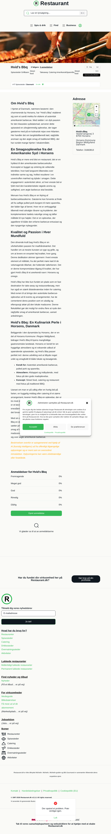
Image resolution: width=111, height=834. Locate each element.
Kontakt (14, 791)
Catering (52, 72)
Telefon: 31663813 (85, 150)
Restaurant (54, 3)
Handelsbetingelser (31, 791)
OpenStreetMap (87, 126)
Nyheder (5, 681)
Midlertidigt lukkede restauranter (16, 665)
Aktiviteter (6, 653)
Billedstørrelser (8, 700)
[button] (87, 403)
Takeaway (44, 72)
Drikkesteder (7, 646)
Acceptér (33, 427)
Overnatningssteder (10, 649)
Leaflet (77, 126)
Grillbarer (25, 72)
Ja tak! (28, 622)
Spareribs (70, 72)
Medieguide (7, 696)
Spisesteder (16, 72)
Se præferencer (78, 427)
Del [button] (97, 67)
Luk (55, 818)
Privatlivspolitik (60, 432)
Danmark (30, 84)
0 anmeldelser (46, 67)
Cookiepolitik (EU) (69, 791)
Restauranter (7, 634)
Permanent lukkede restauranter (16, 669)
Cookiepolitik (48, 432)
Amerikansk (61, 72)
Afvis (55, 427)
